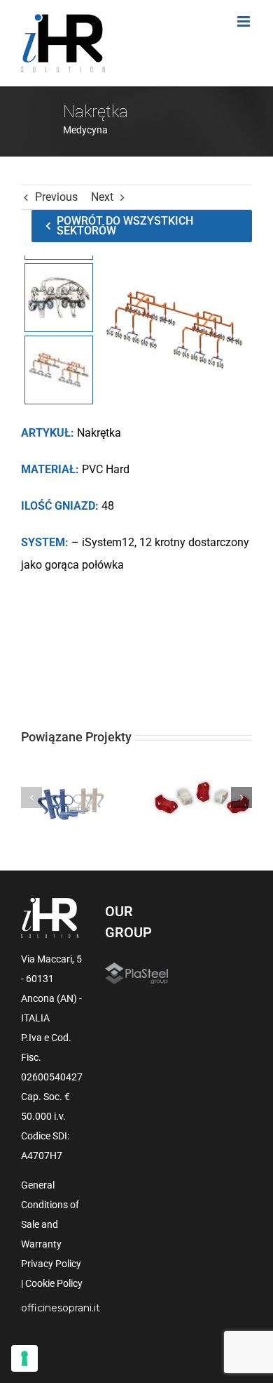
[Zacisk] (202, 797)
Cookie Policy (54, 1283)
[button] (31, 797)
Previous (56, 197)
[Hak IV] (71, 797)
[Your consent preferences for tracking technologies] (24, 1358)
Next (102, 197)
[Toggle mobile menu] (244, 21)
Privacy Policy (51, 1263)
